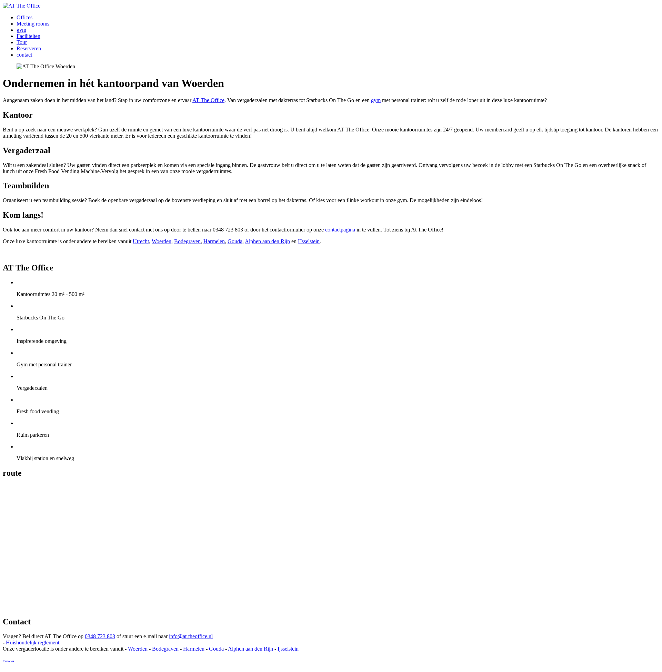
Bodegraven (187, 241)
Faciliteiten (28, 36)
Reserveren (29, 48)
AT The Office (208, 100)
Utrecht (141, 241)
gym (21, 30)
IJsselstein (309, 241)
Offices (24, 17)
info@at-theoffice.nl (191, 636)
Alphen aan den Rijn (267, 241)
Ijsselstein (288, 649)
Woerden (161, 241)
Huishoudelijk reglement (32, 642)
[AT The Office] (21, 6)
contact (24, 55)
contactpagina (341, 230)
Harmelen (214, 241)
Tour (22, 42)
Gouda (235, 241)
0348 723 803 (100, 636)
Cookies (8, 661)
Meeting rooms (33, 24)
